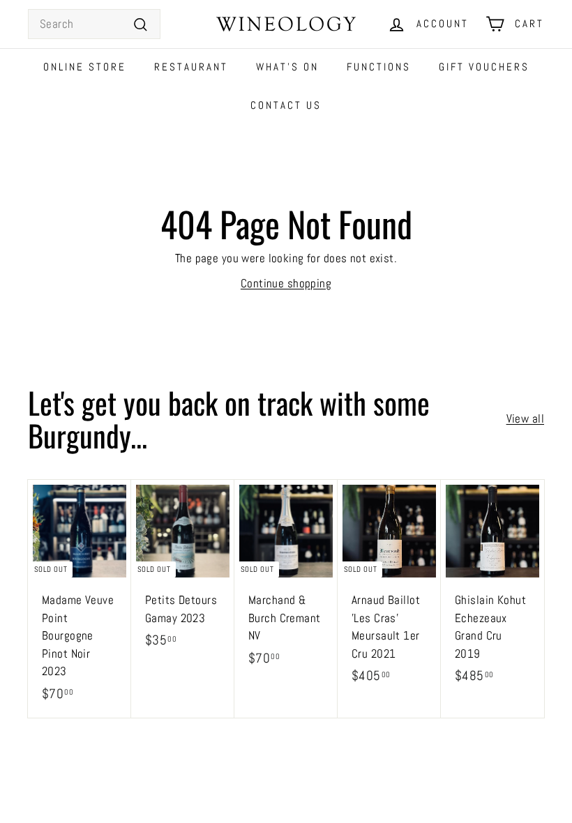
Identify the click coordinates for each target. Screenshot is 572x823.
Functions (379, 66)
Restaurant (191, 66)
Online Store (84, 66)
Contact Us (286, 105)
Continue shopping (286, 283)
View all (525, 418)
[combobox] (94, 24)
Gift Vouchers (484, 66)
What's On (287, 66)
